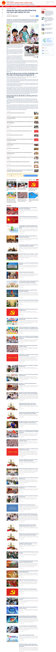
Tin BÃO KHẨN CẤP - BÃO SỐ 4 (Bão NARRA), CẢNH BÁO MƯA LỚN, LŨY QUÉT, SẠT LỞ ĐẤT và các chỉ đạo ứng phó (28, 226)
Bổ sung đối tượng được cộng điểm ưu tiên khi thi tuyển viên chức (18, 161)
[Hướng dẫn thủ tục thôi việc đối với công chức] (12, 508)
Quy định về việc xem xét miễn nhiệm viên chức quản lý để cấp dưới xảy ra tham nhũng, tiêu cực (19, 153)
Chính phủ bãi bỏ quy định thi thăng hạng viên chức (16, 112)
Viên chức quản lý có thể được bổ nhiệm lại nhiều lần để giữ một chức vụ (19, 130)
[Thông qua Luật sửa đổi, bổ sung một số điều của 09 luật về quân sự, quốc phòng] (12, 239)
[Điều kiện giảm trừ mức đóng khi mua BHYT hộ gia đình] (11, 184)
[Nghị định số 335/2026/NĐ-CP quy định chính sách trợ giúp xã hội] (12, 266)
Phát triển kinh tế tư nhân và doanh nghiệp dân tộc (47, 6)
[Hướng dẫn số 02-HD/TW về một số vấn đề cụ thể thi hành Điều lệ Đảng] (33, 184)
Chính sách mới (7, 6)
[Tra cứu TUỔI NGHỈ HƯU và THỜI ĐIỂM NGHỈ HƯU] (43, 29)
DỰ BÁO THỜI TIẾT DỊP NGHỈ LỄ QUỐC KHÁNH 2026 (28, 216)
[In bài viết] (2, 12)
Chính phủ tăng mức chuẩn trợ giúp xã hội (26, 272)
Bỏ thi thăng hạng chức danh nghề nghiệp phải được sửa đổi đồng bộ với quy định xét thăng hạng (20, 122)
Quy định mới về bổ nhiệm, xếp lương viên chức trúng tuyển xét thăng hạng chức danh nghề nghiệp (20, 118)
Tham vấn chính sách (14, 6)
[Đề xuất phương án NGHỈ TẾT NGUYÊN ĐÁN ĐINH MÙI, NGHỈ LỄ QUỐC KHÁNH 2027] (12, 574)
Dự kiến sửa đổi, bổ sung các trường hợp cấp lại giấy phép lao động (33, 200)
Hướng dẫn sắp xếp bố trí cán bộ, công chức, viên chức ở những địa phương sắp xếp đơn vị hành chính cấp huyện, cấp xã (20, 171)
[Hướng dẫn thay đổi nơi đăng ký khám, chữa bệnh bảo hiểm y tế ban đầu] (12, 321)
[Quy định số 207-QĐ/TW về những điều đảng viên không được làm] (12, 386)
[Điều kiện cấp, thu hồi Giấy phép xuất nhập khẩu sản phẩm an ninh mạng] (12, 610)
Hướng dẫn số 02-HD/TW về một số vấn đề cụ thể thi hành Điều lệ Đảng (33, 189)
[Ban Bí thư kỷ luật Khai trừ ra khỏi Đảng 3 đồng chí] (12, 592)
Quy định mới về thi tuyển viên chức (13, 148)
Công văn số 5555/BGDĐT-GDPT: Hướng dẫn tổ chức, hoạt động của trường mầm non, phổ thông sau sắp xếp (11, 201)
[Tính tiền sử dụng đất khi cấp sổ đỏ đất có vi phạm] (22, 184)
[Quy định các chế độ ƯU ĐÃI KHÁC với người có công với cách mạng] (12, 555)
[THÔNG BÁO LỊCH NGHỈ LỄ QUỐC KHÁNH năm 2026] (12, 583)
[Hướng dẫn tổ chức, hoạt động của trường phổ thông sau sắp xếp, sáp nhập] (22, 195)
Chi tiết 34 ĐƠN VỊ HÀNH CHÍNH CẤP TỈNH (26, 635)
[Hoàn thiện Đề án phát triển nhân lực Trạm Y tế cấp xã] (12, 471)
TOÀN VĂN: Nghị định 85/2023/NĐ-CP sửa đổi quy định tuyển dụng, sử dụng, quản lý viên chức (20, 144)
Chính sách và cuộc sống (23, 6)
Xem (37, 179)
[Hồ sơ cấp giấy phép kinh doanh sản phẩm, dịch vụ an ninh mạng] (12, 601)
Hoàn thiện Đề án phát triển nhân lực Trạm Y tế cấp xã (28, 468)
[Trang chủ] (4, 3)
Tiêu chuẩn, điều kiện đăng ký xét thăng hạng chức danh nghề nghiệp (31, 55)
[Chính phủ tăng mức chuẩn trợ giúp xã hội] (12, 275)
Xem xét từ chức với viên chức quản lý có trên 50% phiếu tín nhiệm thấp (19, 165)
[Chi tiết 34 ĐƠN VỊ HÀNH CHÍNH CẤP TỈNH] (43, 25)
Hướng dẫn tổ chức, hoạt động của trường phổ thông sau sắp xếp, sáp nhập (22, 200)
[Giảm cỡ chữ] (2, 17)
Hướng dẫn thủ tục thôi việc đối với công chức (27, 504)
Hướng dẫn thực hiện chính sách (33, 6)
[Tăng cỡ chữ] (2, 14)
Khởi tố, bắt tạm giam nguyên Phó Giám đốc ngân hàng (28, 300)
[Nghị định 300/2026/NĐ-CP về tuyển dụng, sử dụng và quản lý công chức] (12, 377)
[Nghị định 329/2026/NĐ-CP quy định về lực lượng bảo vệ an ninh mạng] (12, 368)
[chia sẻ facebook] (2, 9)
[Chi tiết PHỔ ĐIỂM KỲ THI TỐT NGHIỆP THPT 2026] (43, 33)
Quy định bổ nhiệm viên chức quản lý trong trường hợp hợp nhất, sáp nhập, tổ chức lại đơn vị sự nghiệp (20, 140)
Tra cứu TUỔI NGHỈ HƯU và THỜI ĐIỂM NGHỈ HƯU (28, 626)
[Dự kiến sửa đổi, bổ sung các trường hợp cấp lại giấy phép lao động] (33, 195)
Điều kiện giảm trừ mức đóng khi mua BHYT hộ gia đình (11, 189)
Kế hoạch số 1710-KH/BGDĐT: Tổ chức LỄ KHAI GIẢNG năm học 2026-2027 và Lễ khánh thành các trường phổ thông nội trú (28, 337)
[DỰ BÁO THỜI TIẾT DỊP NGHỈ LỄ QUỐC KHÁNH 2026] (12, 219)
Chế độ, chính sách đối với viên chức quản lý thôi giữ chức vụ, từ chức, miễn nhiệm (20, 158)
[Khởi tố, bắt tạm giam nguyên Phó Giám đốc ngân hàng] (12, 303)
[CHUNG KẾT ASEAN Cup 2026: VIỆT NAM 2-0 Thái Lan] (12, 257)
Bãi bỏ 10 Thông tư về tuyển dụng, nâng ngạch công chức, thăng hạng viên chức (20, 127)
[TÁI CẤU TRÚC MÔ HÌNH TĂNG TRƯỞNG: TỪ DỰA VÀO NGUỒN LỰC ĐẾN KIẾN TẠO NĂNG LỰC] (12, 564)
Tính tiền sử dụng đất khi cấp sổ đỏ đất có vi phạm (22, 189)
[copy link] (2, 11)
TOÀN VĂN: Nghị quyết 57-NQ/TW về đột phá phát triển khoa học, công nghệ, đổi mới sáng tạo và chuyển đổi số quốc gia (49, 19)
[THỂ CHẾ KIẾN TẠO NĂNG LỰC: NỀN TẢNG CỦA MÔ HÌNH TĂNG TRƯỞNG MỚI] (12, 293)
